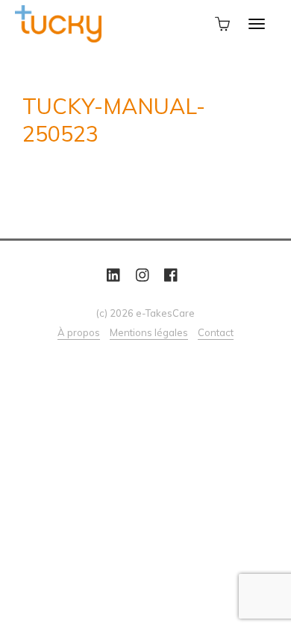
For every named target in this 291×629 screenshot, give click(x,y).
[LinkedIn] (113, 275)
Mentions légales (149, 332)
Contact (216, 332)
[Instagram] (142, 275)
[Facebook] (170, 275)
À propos (78, 332)
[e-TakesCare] (58, 22)
